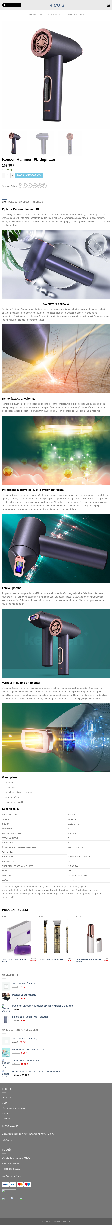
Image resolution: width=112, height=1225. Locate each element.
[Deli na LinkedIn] (44, 185)
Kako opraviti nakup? (12, 1163)
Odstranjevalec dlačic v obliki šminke (88, 960)
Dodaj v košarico (29, 175)
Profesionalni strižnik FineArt (51, 959)
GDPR (5, 1103)
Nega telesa (53, 15)
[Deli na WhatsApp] (20, 185)
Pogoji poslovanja (11, 1169)
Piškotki (6, 1118)
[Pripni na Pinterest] (39, 185)
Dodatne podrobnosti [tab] (19, 202)
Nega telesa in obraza (74, 15)
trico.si (56, 5)
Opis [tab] (4, 202)
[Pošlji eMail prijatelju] (34, 185)
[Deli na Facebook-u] (25, 185)
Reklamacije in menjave (13, 1108)
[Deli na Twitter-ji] (29, 185)
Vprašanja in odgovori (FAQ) (16, 1158)
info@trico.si (8, 1140)
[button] (11, 5)
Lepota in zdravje (36, 15)
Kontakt (5, 1113)
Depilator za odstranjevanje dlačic (14, 960)
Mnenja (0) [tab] (38, 202)
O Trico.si (6, 1097)
